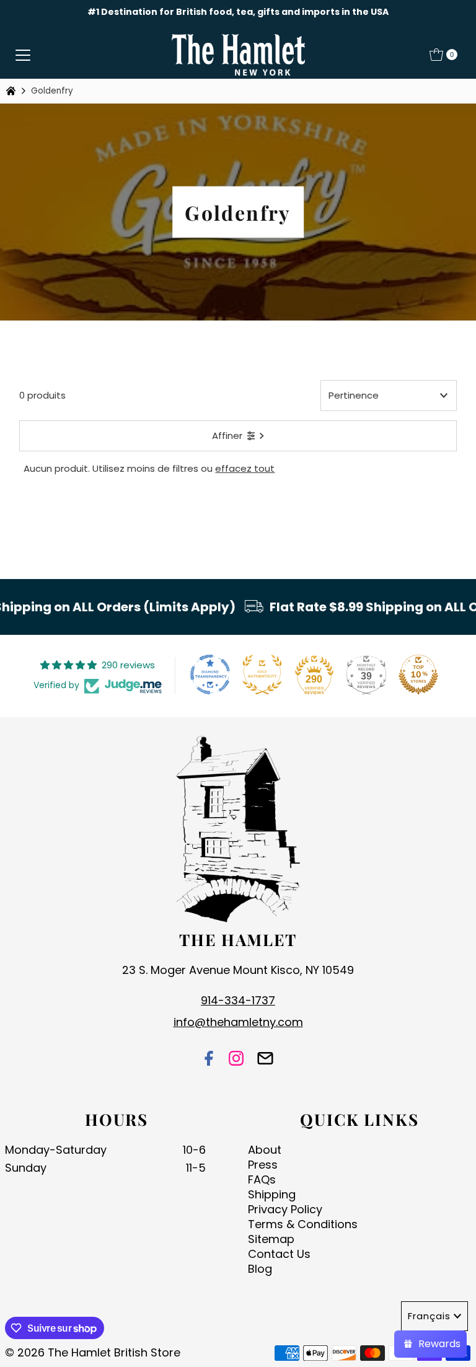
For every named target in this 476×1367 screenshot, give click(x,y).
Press (263, 1164)
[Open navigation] (23, 54)
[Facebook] (208, 1060)
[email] (265, 1060)
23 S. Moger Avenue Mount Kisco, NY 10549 (238, 970)
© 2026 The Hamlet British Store (92, 1352)
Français (429, 1315)
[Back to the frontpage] (12, 90)
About (264, 1149)
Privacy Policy (285, 1209)
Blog (260, 1268)
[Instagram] (236, 1060)
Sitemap (271, 1239)
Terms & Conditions (303, 1224)
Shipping (272, 1194)
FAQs (262, 1179)
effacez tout (245, 468)
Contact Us (279, 1254)
